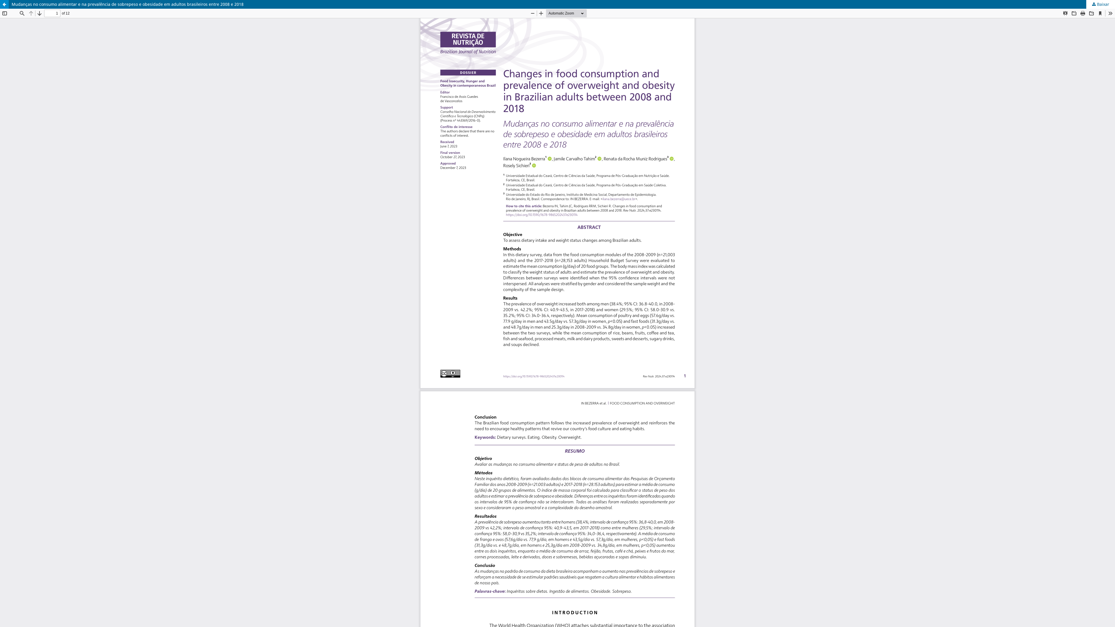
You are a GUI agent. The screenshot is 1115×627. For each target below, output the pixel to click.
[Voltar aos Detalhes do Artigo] (4, 4)
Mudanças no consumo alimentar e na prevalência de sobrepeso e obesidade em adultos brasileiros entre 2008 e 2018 (128, 4)
